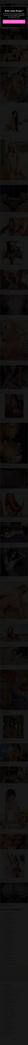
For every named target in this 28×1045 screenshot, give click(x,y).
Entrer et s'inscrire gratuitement (14, 21)
